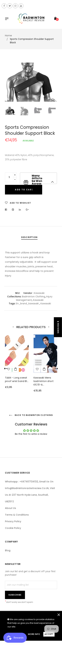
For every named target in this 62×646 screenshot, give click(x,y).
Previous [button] (10, 83)
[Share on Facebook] (7, 209)
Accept (48, 634)
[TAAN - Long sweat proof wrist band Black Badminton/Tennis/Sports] (15, 369)
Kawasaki (38, 300)
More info (34, 634)
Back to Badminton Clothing (33, 415)
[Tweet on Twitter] (13, 209)
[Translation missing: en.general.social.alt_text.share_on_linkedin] (20, 209)
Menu (7, 19)
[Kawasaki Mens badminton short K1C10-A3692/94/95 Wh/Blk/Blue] (44, 369)
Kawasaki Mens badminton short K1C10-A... (44, 381)
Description (29, 237)
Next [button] (52, 83)
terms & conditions (17, 514)
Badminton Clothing (33, 296)
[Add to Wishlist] (37, 369)
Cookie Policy (13, 528)
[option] (31, 82)
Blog (7, 550)
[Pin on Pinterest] (27, 209)
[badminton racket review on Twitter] (9, 5)
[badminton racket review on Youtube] (21, 5)
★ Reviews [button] (58, 327)
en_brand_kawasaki (27, 303)
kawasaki (39, 293)
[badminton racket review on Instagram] (15, 5)
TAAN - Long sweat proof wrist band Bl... (16, 379)
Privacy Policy (13, 521)
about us (10, 508)
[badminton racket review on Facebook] (4, 5)
